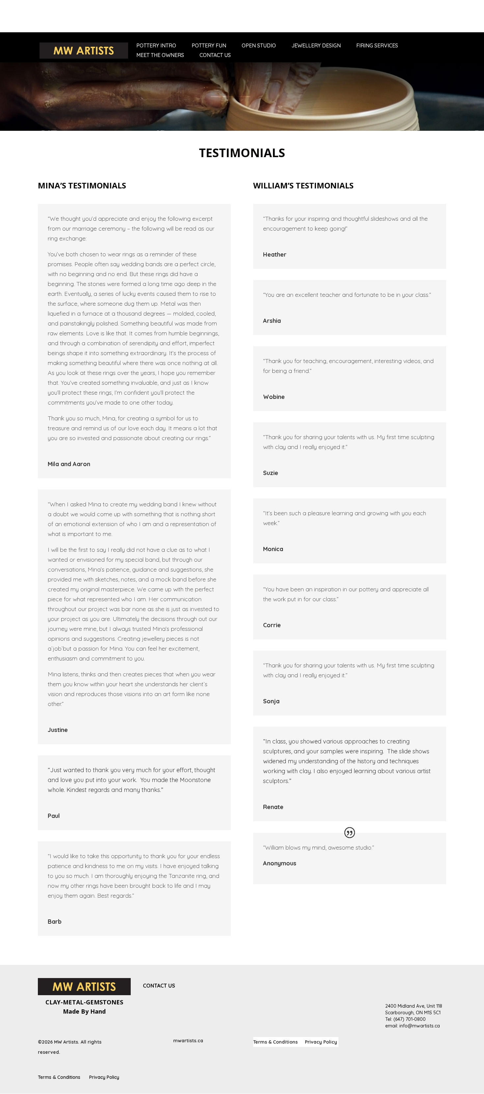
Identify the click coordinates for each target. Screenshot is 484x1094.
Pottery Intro (156, 46)
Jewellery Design (316, 46)
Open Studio (259, 46)
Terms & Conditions (275, 1042)
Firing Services (377, 46)
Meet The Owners (160, 55)
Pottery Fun (209, 46)
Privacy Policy (321, 1042)
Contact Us (215, 55)
